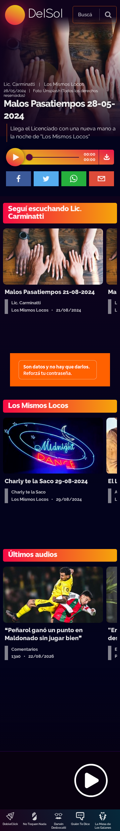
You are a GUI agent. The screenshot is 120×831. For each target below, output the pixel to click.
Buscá (85, 15)
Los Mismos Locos (64, 84)
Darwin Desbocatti (58, 825)
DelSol (45, 13)
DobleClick (10, 824)
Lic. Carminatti (19, 84)
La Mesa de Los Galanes (103, 825)
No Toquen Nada (34, 824)
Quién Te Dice (80, 824)
